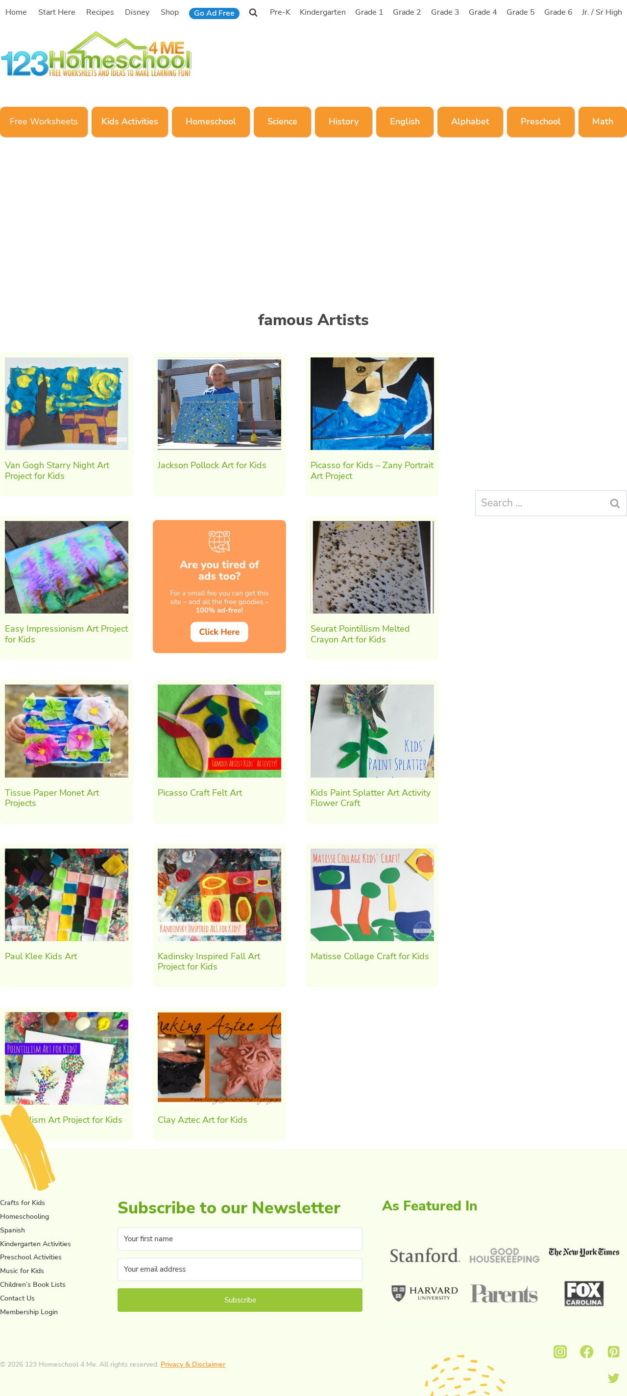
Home (16, 12)
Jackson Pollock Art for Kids (212, 465)
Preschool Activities (31, 1257)
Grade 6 (558, 12)
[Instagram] (560, 1351)
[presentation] (66, 403)
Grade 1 (369, 12)
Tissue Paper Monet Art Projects (52, 798)
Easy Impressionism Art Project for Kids (66, 634)
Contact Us (17, 1298)
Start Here (56, 12)
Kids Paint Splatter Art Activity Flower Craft (371, 798)
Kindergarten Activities (35, 1244)
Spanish (12, 1230)
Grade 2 (407, 12)
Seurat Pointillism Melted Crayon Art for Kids (360, 634)
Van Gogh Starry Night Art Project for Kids (57, 470)
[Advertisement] (443, 52)
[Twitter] (613, 1378)
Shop (170, 12)
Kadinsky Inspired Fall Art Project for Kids (209, 961)
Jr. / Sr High (602, 12)
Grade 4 (483, 12)
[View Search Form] (253, 12)
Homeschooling (24, 1216)
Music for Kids (22, 1271)
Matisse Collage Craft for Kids (370, 956)
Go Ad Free (214, 13)
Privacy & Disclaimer (193, 1364)
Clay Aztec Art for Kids (202, 1120)
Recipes (100, 12)
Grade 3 (445, 12)
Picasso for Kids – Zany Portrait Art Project (372, 470)
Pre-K (280, 12)
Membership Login (29, 1312)
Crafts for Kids (22, 1202)
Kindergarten (323, 12)
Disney (137, 12)
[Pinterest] (613, 1351)
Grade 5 (520, 12)
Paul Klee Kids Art (41, 956)
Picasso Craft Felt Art (200, 793)
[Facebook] (587, 1351)
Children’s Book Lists (33, 1284)
